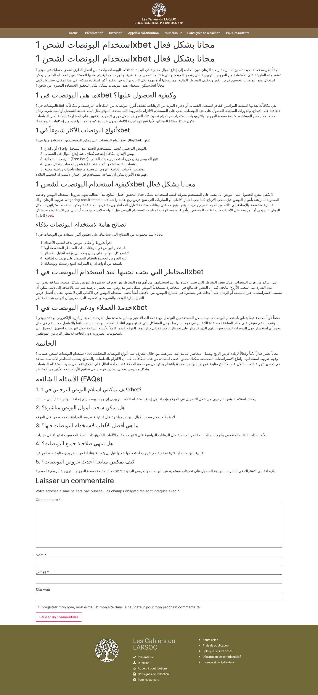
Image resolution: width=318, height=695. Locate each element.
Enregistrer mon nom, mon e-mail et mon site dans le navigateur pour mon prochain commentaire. (120, 607)
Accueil (74, 33)
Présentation (94, 33)
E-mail (42, 572)
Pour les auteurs (237, 33)
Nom (41, 555)
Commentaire (48, 499)
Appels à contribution (143, 33)
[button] (173, 33)
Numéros (171, 33)
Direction (115, 33)
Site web (43, 589)
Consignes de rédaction (203, 33)
